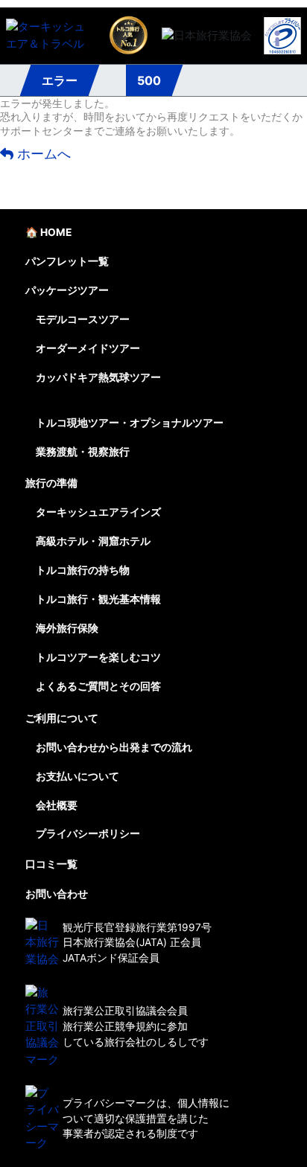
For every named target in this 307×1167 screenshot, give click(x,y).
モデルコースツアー (83, 319)
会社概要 (56, 805)
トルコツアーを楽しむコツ (98, 657)
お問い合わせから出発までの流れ (114, 747)
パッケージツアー (67, 290)
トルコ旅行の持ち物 (83, 570)
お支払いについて (77, 776)
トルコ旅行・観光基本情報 (98, 599)
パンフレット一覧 (67, 261)
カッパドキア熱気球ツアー (98, 377)
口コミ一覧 (51, 864)
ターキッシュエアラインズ (98, 512)
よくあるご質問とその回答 (98, 686)
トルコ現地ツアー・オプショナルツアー (130, 423)
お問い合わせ (56, 894)
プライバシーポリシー (88, 834)
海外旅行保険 (67, 628)
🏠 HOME (48, 232)
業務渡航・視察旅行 (83, 452)
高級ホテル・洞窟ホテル (93, 541)
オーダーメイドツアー (88, 348)
